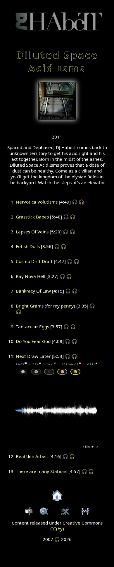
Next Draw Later (33, 356)
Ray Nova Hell (30, 276)
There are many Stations (41, 471)
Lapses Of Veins (32, 232)
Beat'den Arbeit (32, 456)
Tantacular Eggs (32, 326)
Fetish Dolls (28, 246)
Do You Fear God (33, 341)
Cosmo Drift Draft (34, 261)
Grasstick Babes (32, 217)
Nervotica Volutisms (37, 202)
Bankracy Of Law (33, 291)
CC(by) (57, 529)
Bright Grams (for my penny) (45, 306)
